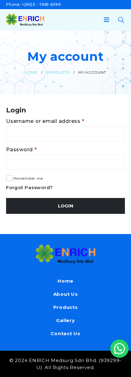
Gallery (65, 320)
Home (65, 281)
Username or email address (57, 121)
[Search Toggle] (121, 20)
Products (65, 307)
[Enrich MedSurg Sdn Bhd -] (25, 20)
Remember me (28, 178)
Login (65, 206)
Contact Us (65, 333)
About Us (65, 294)
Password (33, 149)
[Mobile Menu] (109, 20)
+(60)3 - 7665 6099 (41, 4)
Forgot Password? (29, 187)
